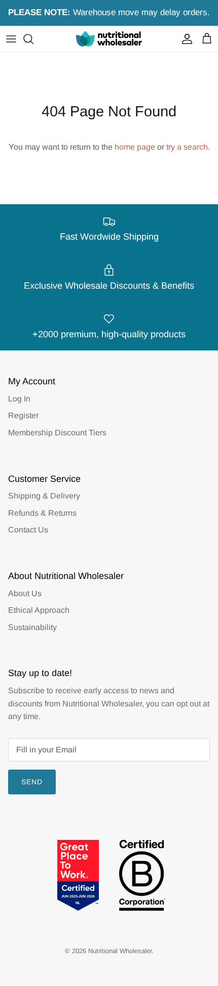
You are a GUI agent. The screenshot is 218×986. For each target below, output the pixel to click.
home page (135, 147)
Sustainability (32, 627)
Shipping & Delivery (44, 495)
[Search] (33, 39)
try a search (187, 147)
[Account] (184, 39)
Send (32, 782)
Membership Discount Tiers (57, 432)
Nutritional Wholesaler (120, 951)
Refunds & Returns (42, 513)
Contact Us (28, 529)
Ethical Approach (38, 610)
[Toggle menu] (11, 39)
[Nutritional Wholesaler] (109, 39)
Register (23, 415)
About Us (25, 593)
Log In (19, 398)
